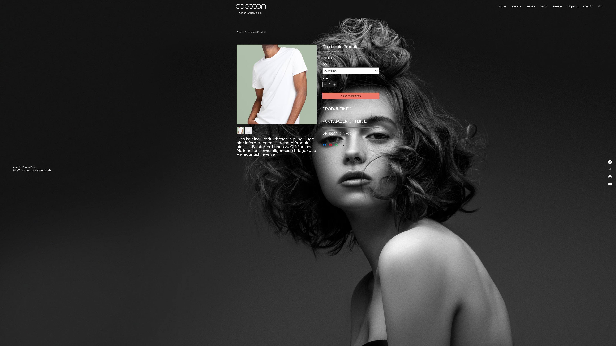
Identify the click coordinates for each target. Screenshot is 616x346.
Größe (326, 64)
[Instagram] (610, 177)
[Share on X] (343, 145)
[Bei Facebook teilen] (324, 145)
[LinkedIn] (610, 162)
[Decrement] (325, 84)
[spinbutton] (330, 84)
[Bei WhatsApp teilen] (337, 145)
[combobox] (350, 70)
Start (240, 32)
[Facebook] (610, 169)
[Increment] (335, 84)
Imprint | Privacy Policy (24, 167)
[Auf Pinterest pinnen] (331, 145)
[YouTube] (610, 184)
